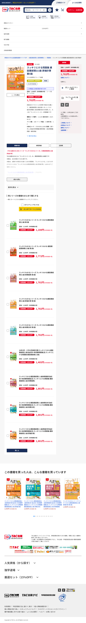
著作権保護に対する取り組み (14, 612)
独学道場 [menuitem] (6, 34)
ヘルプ (41, 612)
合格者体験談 (8, 50)
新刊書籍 (6, 39)
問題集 (49, 58)
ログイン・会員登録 (75, 10)
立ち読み (17, 95)
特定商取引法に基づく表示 (22, 606)
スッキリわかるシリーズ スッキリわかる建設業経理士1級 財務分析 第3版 (36, 326)
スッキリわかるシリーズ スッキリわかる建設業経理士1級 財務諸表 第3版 (36, 273)
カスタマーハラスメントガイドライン (51, 609)
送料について (65, 128)
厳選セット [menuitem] (26, 28)
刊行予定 (6, 45)
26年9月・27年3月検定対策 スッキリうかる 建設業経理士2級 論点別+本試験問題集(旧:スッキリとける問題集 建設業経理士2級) (36, 352)
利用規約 (7, 606)
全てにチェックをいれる (31, 205)
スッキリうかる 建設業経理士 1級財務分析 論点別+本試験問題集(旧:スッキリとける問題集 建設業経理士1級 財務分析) (36, 405)
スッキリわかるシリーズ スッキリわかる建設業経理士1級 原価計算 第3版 (36, 300)
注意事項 (63, 130)
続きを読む (17, 179)
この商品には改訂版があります (36, 89)
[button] (79, 498)
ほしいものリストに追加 (71, 88)
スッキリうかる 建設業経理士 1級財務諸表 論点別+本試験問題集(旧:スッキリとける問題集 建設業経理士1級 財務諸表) (36, 378)
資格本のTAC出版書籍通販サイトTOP (15, 58)
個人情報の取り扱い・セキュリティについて (20, 609)
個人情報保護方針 (40, 606)
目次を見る (33, 136)
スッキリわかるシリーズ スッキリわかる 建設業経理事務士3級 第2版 (36, 247)
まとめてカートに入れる (32, 209)
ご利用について (65, 123)
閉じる (17, 450)
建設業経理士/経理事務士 (37, 58)
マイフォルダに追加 (72, 98)
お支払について (65, 125)
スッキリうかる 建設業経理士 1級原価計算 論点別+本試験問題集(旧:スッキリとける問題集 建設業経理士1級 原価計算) (36, 431)
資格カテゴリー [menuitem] (8, 23)
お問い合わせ (50, 612)
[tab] (64, 62)
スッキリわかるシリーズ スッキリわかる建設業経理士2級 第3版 (36, 221)
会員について (65, 77)
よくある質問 (32, 612)
